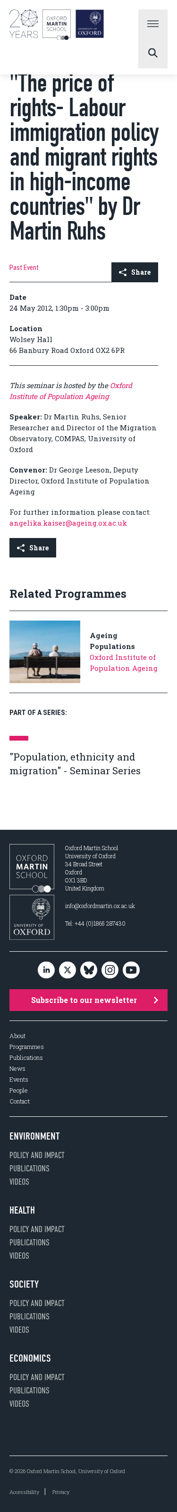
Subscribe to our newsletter (84, 1000)
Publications (26, 1058)
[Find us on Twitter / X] (67, 970)
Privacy (60, 1491)
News (17, 1069)
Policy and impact (37, 1155)
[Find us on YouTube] (131, 970)
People (18, 1090)
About (17, 1036)
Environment (34, 1136)
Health (22, 1210)
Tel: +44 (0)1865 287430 (95, 923)
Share (141, 272)
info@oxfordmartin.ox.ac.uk (100, 905)
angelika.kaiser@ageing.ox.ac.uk (68, 523)
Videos (19, 1182)
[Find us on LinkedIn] (46, 970)
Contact (19, 1101)
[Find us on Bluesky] (88, 970)
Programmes (26, 1047)
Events (18, 1079)
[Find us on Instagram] (109, 970)
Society (24, 1284)
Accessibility (24, 1491)
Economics (30, 1358)
